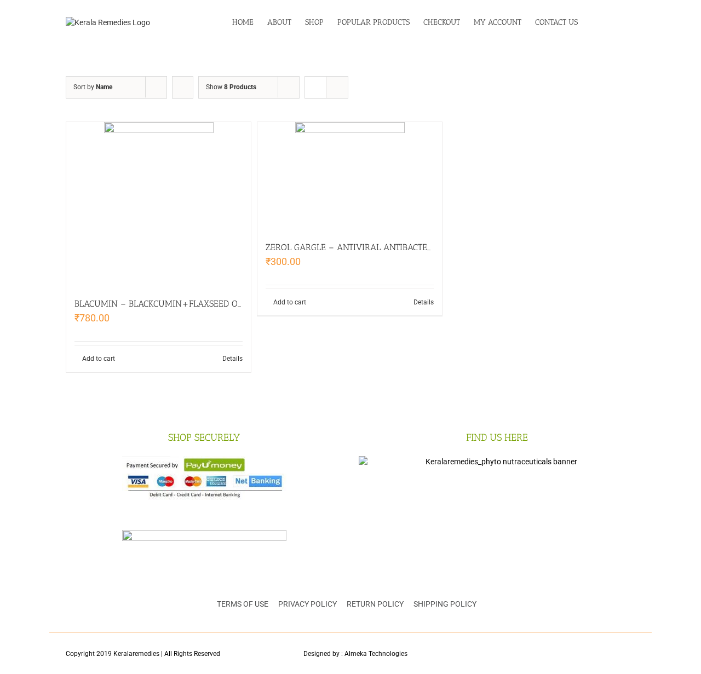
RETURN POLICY (375, 604)
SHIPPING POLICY (444, 604)
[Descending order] (182, 87)
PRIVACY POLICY (307, 604)
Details (232, 358)
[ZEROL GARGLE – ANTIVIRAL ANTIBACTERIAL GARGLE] (349, 176)
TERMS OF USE (242, 604)
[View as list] (337, 87)
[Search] (619, 23)
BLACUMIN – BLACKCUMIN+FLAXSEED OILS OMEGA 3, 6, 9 (191, 303)
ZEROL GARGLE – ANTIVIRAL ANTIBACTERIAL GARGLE (373, 247)
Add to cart (98, 358)
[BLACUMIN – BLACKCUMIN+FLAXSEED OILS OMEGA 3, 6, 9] (158, 204)
